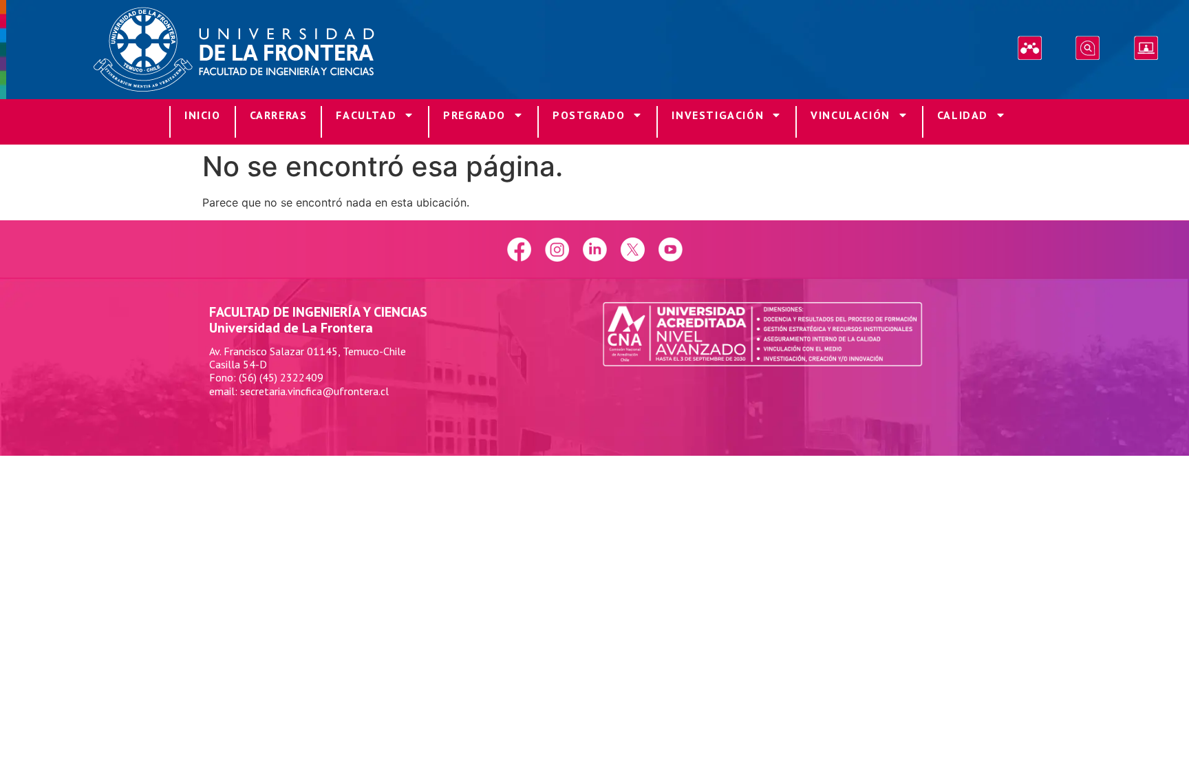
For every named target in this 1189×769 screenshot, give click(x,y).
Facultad (366, 115)
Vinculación (850, 115)
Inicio (202, 115)
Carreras (279, 115)
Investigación (718, 115)
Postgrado (589, 115)
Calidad (962, 115)
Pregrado (474, 115)
